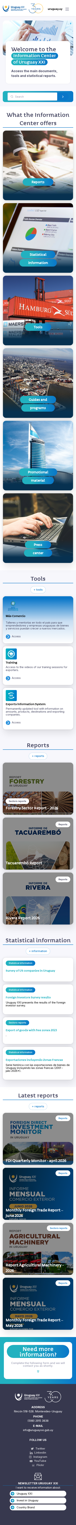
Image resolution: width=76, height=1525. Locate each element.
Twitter (40, 1448)
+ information (38, 951)
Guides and (38, 400)
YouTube (39, 1461)
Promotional (38, 472)
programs (38, 408)
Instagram (40, 1457)
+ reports (38, 756)
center (38, 553)
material (38, 480)
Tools (38, 327)
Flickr (39, 1465)
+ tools (38, 589)
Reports (38, 182)
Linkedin (40, 1452)
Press (38, 545)
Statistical (38, 254)
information (38, 263)
